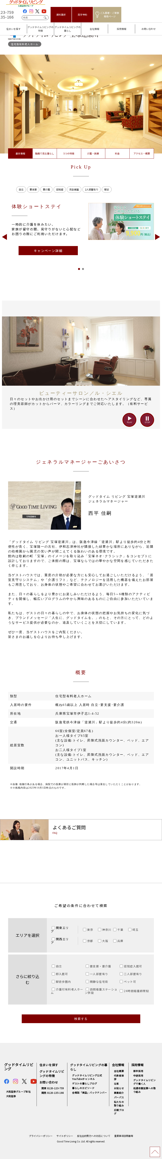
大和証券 (11, 1096)
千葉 (120, 930)
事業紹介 (119, 1092)
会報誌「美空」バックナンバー (89, 1092)
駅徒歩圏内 (63, 982)
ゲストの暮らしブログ (84, 1083)
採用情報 (114, 26)
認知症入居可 (133, 966)
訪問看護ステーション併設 (101, 991)
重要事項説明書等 (123, 1135)
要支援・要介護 (100, 966)
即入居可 (62, 974)
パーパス (119, 1097)
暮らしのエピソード (83, 1088)
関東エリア (60, 929)
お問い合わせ (144, 26)
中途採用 (138, 1075)
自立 (59, 966)
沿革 (116, 1083)
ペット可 (130, 982)
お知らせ (119, 1088)
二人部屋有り (133, 974)
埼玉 (135, 930)
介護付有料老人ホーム (67, 991)
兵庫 (120, 941)
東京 (90, 930)
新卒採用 (138, 1071)
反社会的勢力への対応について (93, 1135)
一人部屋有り (99, 974)
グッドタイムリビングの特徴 (39, 26)
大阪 (105, 941)
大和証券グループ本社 (18, 1091)
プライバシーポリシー (41, 1135)
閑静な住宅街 (99, 982)
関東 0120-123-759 (52, 1088)
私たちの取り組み (119, 1103)
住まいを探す (9, 26)
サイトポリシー (65, 1135)
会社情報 (87, 26)
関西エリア (60, 941)
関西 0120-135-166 (52, 1092)
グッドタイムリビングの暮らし (66, 26)
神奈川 (106, 930)
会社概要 (119, 1071)
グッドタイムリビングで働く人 (144, 1081)
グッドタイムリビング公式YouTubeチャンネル (87, 1077)
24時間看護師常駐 (136, 991)
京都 (90, 941)
